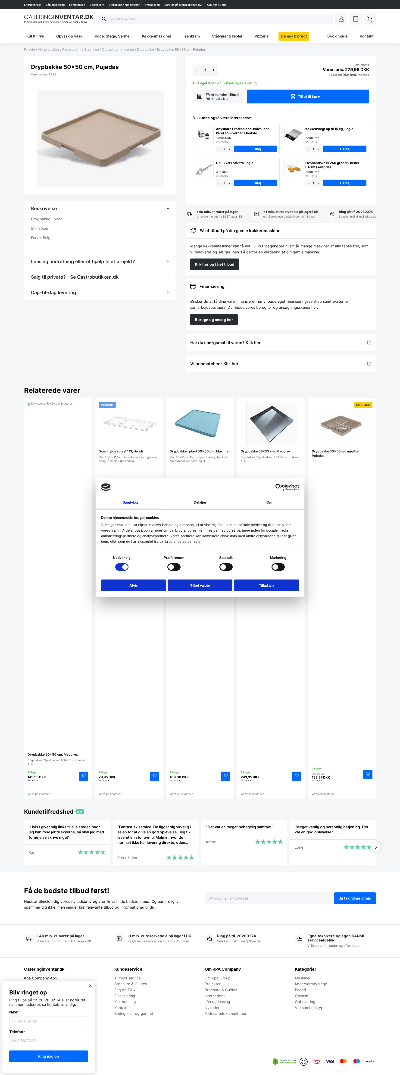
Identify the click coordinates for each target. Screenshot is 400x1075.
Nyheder (212, 1007)
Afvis (133, 585)
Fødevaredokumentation (226, 1013)
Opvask (301, 996)
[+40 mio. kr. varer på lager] (214, 214)
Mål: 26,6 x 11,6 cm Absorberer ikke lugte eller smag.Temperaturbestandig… (128, 433)
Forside (29, 49)
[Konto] (341, 19)
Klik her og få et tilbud (214, 264)
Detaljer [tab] (200, 502)
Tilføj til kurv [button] (83, 776)
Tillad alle (266, 585)
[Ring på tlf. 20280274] (352, 214)
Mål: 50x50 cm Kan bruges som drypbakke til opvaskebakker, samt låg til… (199, 456)
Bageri (300, 990)
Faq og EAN (124, 990)
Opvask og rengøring (118, 49)
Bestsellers (97, 4)
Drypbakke (145, 49)
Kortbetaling (125, 1001)
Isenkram (192, 36)
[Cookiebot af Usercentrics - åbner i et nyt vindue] (279, 487)
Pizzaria (262, 36)
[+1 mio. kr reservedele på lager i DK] (285, 214)
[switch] (174, 567)
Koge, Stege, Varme (112, 36)
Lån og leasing (55, 4)
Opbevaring (305, 1001)
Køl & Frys (35, 36)
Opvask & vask (69, 36)
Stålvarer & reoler (227, 36)
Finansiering (124, 996)
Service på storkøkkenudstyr (183, 4)
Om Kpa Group (216, 4)
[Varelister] (356, 19)
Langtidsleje (77, 4)
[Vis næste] (376, 847)
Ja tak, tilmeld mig (355, 898)
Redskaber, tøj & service (80, 49)
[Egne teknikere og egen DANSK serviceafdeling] (335, 941)
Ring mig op (48, 1056)
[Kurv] (370, 19)
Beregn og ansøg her (214, 319)
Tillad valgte (200, 585)
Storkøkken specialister (124, 4)
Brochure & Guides (130, 984)
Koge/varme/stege (311, 984)
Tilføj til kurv (309, 96)
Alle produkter (48, 49)
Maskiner (303, 978)
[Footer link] (284, 1062)
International (215, 996)
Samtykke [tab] (131, 502)
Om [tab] (269, 502)
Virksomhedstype (310, 1007)
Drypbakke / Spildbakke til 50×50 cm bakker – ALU (58, 759)
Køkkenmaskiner (156, 36)
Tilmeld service (127, 978)
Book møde (337, 36)
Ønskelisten (152, 4)
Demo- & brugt (294, 36)
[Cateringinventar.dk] (59, 19)
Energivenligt (32, 4)
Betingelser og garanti (133, 1013)
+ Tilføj (255, 149)
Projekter (213, 984)
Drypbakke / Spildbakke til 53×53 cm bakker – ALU (271, 456)
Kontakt (367, 36)
